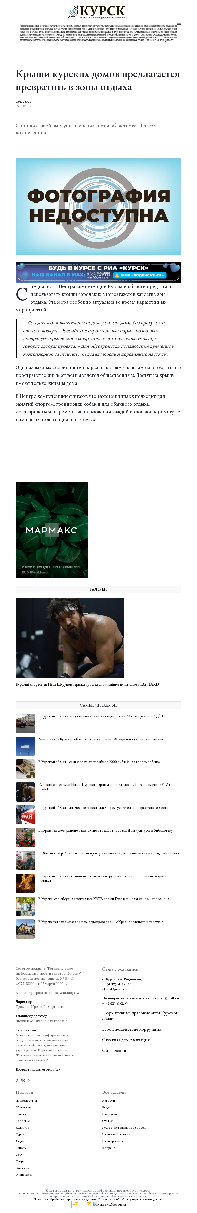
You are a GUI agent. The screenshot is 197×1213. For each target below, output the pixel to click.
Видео (106, 1107)
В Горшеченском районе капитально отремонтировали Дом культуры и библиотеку (105, 830)
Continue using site (93, 25)
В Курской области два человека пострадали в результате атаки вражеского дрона (103, 807)
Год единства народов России (124, 1127)
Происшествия (26, 1100)
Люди (20, 1141)
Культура (22, 1127)
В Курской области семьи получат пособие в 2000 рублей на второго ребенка (99, 761)
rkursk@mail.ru (114, 989)
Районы (21, 1148)
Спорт (20, 1161)
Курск (20, 1134)
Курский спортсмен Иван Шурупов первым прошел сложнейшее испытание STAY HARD (87, 684)
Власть (21, 1114)
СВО (19, 1154)
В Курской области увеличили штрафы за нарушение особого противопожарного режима (103, 878)
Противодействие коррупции (132, 1029)
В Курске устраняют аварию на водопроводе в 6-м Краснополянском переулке (100, 921)
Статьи (107, 1121)
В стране (108, 1148)
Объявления (114, 1050)
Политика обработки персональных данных (65, 1199)
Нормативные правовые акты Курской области (140, 1016)
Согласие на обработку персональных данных (131, 1199)
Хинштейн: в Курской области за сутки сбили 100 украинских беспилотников (100, 738)
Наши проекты (112, 1141)
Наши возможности (116, 1134)
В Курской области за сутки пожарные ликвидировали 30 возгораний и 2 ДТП (101, 716)
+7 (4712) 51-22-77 (116, 984)
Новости (108, 1100)
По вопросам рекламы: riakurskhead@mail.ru (140, 998)
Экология (22, 1168)
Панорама (109, 1114)
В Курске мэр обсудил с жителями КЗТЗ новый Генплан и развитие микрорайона (103, 898)
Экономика (24, 1174)
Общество (23, 1107)
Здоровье (23, 1121)
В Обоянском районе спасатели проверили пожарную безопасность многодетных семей (109, 853)
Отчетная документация (126, 1039)
